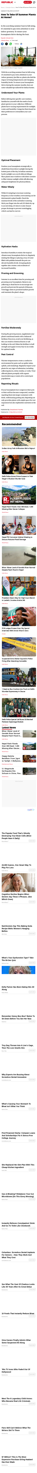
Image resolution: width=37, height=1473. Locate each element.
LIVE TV (28, 2)
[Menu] (34, 2)
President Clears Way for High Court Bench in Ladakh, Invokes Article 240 (18, 599)
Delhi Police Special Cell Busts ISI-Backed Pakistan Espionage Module (17, 720)
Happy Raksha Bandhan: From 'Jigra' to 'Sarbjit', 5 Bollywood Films (11, 760)
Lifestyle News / (10, 7)
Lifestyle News (5, 40)
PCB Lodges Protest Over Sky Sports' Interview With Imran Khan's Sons (16, 629)
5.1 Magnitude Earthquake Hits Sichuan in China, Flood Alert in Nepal (12, 772)
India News (5, 451)
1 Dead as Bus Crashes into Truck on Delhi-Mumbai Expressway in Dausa (18, 690)
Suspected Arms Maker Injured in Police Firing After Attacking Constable (17, 660)
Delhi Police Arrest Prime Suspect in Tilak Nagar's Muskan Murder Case (17, 477)
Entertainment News (7, 764)
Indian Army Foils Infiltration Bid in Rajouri (18, 448)
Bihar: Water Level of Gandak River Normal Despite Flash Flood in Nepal (18, 568)
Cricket (4, 633)
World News (5, 512)
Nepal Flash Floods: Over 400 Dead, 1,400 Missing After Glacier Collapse (17, 508)
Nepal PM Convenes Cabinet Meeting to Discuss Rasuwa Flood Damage (17, 538)
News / (3, 7)
